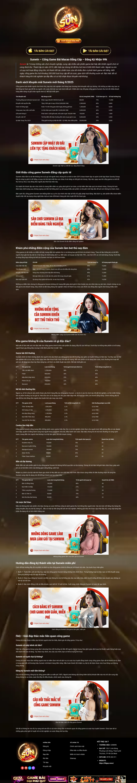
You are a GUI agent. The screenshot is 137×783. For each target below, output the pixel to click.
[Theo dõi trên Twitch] (33, 768)
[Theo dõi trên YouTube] (26, 768)
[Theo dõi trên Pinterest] (22, 768)
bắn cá (72, 465)
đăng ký (70, 567)
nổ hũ (25, 393)
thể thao (57, 506)
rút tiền (62, 649)
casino (56, 429)
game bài (68, 357)
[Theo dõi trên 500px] (29, 768)
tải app (35, 575)
